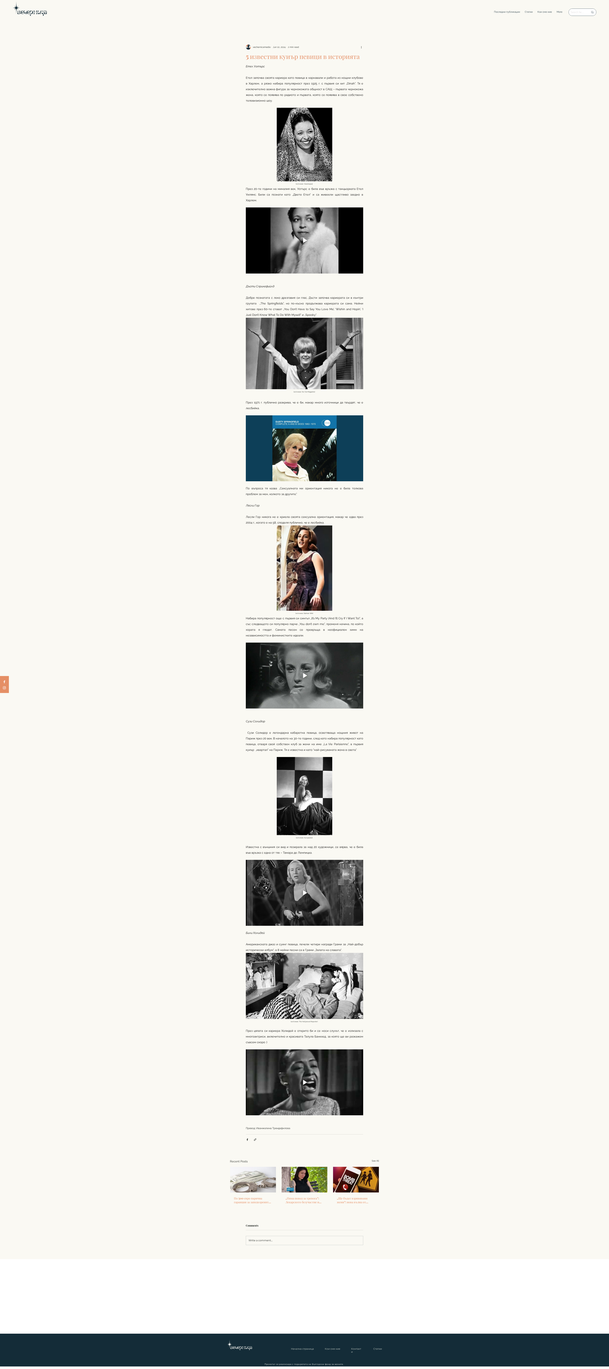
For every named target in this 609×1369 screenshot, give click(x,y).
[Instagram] (4, 688)
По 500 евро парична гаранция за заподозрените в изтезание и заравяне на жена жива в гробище (252, 1200)
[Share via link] (255, 1139)
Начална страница (302, 1348)
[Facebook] (4, 682)
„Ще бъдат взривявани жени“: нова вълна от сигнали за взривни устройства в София (352, 1200)
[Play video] (304, 240)
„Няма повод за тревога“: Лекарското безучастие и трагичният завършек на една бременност (302, 1200)
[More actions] (361, 47)
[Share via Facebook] (247, 1139)
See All (375, 1161)
